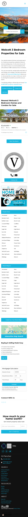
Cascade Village (5, 223)
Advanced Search (5, 469)
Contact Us (14, 180)
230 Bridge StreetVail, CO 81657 (7, 462)
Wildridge (4, 257)
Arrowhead (4, 215)
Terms (20, 514)
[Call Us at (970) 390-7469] (12, 175)
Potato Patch (17, 243)
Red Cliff (4, 245)
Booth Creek (17, 220)
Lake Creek (16, 237)
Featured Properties (6, 502)
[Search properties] (22, 31)
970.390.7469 (6, 459)
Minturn (4, 243)
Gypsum (4, 234)
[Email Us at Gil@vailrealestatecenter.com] (16, 175)
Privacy (24, 514)
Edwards (16, 232)
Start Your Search (14, 141)
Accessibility (16, 514)
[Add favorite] (26, 132)
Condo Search (4, 473)
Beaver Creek (17, 218)
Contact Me (18, 88)
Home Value (4, 493)
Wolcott (16, 257)
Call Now (4, 92)
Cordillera (16, 223)
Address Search (5, 478)
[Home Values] (14, 196)
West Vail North (18, 254)
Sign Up (4, 358)
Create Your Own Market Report (14, 319)
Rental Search (4, 480)
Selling (2, 488)
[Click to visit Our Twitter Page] (5, 402)
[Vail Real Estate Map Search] (14, 331)
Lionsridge (16, 240)
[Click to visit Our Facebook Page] (2, 402)
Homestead (16, 234)
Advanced (11, 28)
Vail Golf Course (5, 251)
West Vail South (5, 254)
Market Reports (7, 265)
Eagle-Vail (4, 229)
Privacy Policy (17, 508)
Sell (18, 28)
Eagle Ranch (17, 229)
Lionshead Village (6, 240)
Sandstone (16, 245)
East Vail (4, 232)
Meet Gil (3, 499)
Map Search (4, 471)
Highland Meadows (6, 237)
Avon (15, 215)
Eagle (15, 226)
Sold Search (4, 477)
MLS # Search (4, 475)
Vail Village (16, 251)
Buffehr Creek (5, 220)
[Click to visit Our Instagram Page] (3, 402)
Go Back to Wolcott (7, 88)
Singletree (4, 248)
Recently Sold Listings (6, 501)
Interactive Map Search (14, 74)
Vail (15, 248)
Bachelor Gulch (5, 218)
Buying (2, 486)
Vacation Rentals (5, 490)
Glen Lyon (4, 226)
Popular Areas (6, 211)
